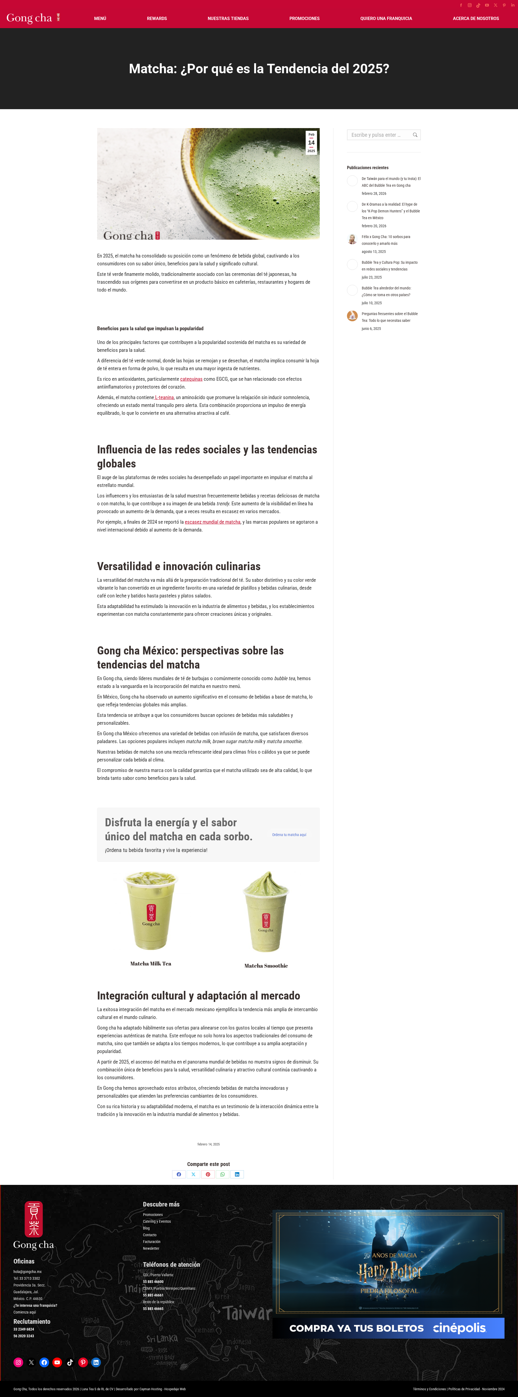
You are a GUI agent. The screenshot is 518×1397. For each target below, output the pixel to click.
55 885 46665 (153, 1308)
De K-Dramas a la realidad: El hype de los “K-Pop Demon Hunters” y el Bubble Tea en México (391, 211)
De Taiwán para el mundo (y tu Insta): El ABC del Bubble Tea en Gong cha (391, 182)
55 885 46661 (153, 1295)
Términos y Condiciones (429, 1389)
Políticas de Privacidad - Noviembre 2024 (476, 1389)
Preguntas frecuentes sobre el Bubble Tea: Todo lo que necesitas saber (390, 317)
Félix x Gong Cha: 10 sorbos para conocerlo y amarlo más (386, 240)
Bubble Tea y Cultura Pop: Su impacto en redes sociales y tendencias (390, 265)
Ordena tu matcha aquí (289, 835)
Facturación (152, 1241)
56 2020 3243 (23, 1336)
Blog (146, 1228)
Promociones (153, 1214)
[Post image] (352, 180)
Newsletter (151, 1248)
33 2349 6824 (23, 1329)
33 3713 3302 (29, 1278)
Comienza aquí (24, 1312)
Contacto (149, 1235)
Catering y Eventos (157, 1221)
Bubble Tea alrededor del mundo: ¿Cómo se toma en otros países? (386, 291)
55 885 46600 (153, 1281)
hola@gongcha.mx (27, 1271)
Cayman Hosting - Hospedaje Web (162, 1389)
